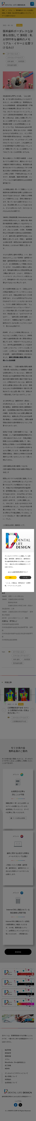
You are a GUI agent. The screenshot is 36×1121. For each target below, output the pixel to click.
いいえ (25, 577)
